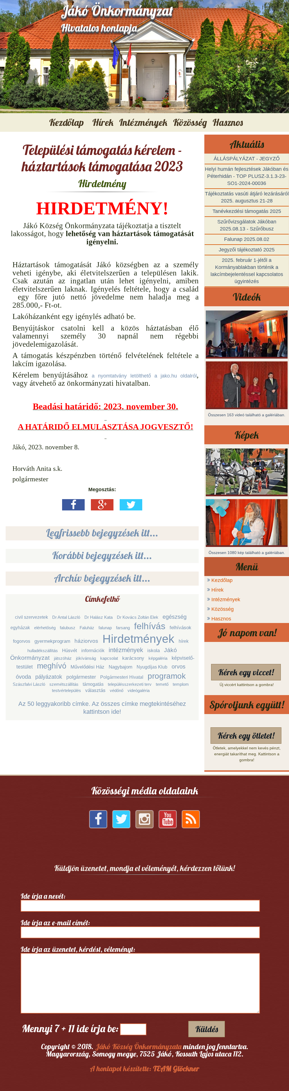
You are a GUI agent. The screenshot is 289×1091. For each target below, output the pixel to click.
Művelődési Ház (87, 667)
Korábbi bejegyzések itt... (102, 555)
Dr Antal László (66, 617)
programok (167, 676)
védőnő (116, 690)
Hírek (217, 590)
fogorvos (21, 641)
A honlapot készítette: (144, 1068)
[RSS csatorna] (190, 821)
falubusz (67, 627)
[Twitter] (121, 821)
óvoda (23, 677)
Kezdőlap (66, 122)
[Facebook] (98, 821)
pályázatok (48, 677)
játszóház (63, 658)
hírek (184, 641)
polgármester (81, 677)
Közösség (222, 609)
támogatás (93, 684)
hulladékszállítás (42, 650)
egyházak (20, 627)
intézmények (126, 650)
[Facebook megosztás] (73, 507)
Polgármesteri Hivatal (121, 677)
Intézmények (225, 599)
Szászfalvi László (29, 684)
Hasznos (221, 619)
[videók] (167, 821)
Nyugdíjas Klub (152, 667)
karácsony (133, 658)
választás (95, 690)
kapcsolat (109, 658)
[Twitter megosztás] (131, 507)
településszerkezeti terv (130, 684)
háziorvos (86, 641)
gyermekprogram (52, 641)
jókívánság (86, 658)
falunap (105, 627)
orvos (178, 666)
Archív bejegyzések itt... (102, 578)
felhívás (149, 626)
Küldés (206, 1029)
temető (162, 684)
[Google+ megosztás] (102, 507)
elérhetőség (45, 627)
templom (181, 684)
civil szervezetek (31, 617)
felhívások (180, 627)
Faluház (87, 627)
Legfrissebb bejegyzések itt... (102, 532)
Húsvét (69, 650)
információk (92, 650)
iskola (153, 650)
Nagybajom (120, 667)
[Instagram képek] (144, 821)
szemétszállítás (63, 684)
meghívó (51, 666)
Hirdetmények (138, 638)
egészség (175, 617)
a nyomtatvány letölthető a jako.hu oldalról (144, 376)
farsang (123, 627)
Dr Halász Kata (98, 617)
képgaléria (157, 658)
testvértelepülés (66, 690)
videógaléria (139, 690)
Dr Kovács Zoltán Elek (137, 617)
